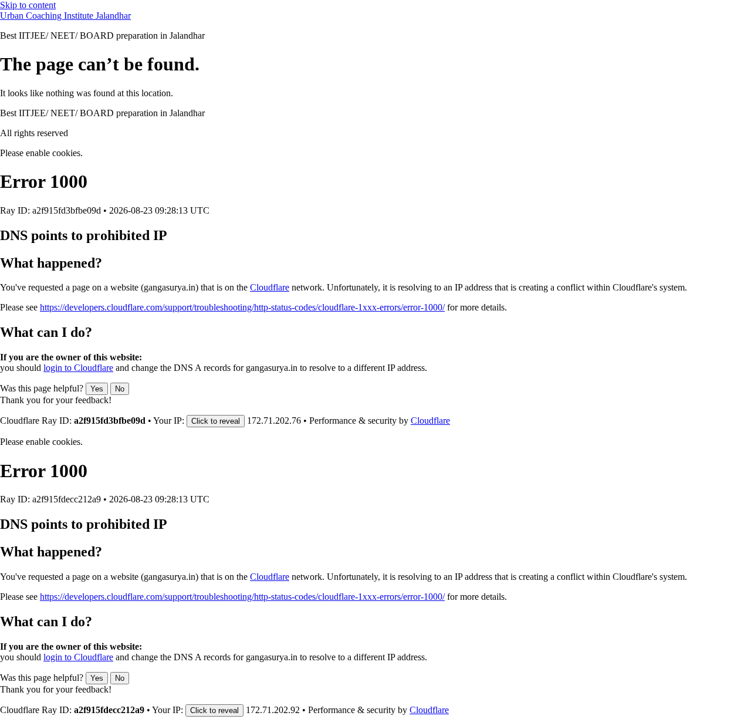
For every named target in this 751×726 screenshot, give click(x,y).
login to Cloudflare (78, 368)
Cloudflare (269, 287)
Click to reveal (215, 421)
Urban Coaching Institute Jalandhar (65, 16)
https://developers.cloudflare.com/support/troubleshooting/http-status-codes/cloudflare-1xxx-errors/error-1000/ (242, 307)
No (119, 388)
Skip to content (28, 5)
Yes (96, 388)
